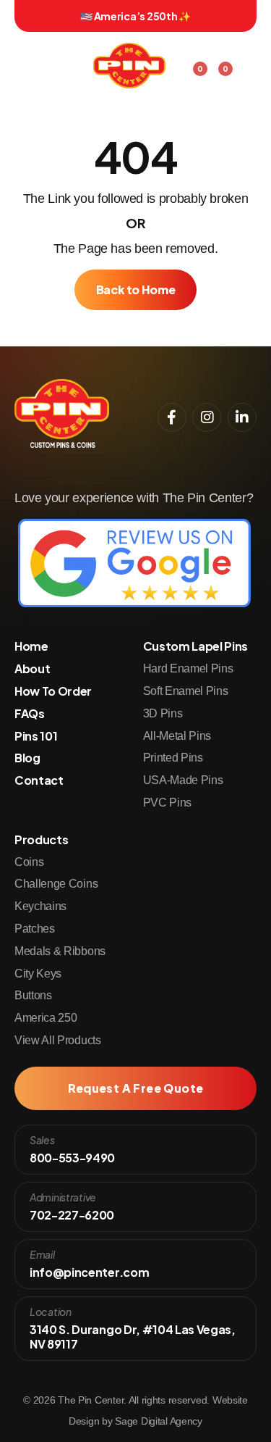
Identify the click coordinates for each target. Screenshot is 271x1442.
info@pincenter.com (89, 1272)
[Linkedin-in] (242, 417)
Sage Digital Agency (158, 1421)
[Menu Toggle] (246, 61)
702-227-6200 (72, 1214)
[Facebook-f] (172, 417)
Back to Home (136, 289)
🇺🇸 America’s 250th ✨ (135, 15)
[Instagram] (206, 417)
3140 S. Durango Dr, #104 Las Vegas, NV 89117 (133, 1336)
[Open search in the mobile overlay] (21, 57)
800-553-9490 (72, 1157)
